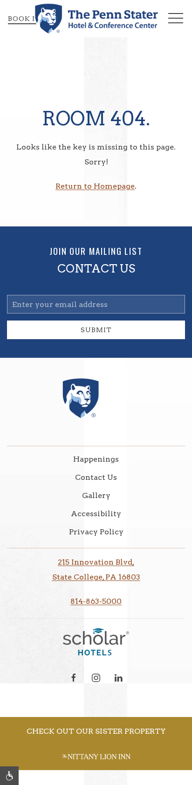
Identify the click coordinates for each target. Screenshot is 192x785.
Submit (96, 330)
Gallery (96, 495)
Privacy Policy (96, 531)
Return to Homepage (95, 186)
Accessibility (96, 513)
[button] (175, 18)
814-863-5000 (96, 601)
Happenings (96, 459)
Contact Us (96, 477)
